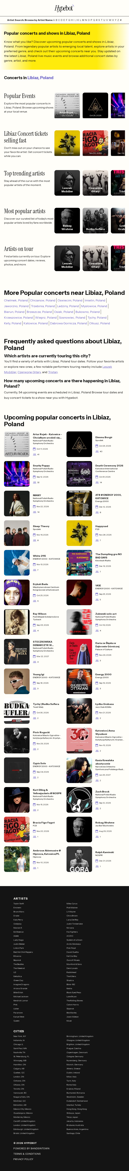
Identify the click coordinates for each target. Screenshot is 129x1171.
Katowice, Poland (36, 323)
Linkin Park (18, 948)
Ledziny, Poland (68, 306)
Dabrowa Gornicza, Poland (68, 323)
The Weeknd (19, 968)
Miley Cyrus (72, 903)
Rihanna (17, 956)
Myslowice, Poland (94, 306)
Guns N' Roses (73, 960)
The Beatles (18, 964)
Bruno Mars (18, 911)
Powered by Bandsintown (31, 1148)
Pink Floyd (71, 948)
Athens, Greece (73, 1068)
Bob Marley (72, 1012)
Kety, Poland (12, 323)
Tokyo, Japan (72, 1117)
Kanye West (18, 1016)
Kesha (69, 988)
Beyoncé (17, 960)
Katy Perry (18, 919)
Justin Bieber (19, 944)
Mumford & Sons (74, 964)
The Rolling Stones (75, 1000)
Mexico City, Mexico (22, 1109)
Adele (16, 936)
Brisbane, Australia (75, 1125)
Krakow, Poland (73, 1088)
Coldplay (17, 923)
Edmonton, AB (19, 1105)
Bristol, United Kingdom (24, 1133)
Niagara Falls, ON (21, 1097)
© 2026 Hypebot (25, 1143)
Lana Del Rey (72, 919)
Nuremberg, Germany (77, 1060)
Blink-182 (71, 984)
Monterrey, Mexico (21, 1117)
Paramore (18, 1012)
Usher (16, 1008)
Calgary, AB (18, 1068)
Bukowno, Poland (87, 312)
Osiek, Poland (63, 312)
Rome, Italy (71, 1084)
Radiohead (71, 972)
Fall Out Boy (72, 956)
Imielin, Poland (95, 300)
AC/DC (70, 936)
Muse (69, 1020)
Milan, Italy (71, 1076)
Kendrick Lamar (20, 1000)
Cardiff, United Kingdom (24, 1121)
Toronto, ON (18, 1088)
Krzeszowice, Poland (18, 317)
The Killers (71, 976)
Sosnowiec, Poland (72, 317)
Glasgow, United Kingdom (78, 1040)
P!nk (15, 1004)
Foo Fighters (72, 932)
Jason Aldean (73, 1016)
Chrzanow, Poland (42, 300)
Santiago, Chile (73, 1133)
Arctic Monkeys (74, 944)
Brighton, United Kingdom (78, 1044)
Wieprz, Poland (46, 317)
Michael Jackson (20, 996)
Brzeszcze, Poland (39, 312)
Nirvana (70, 927)
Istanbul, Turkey (74, 1105)
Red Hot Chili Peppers (23, 952)
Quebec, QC (19, 1072)
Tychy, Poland (97, 317)
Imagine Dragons (21, 984)
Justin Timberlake (75, 923)
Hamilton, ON (19, 1064)
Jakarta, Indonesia (75, 1121)
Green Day (18, 980)
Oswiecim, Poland (70, 300)
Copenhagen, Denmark (77, 1052)
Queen (16, 1020)
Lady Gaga (18, 940)
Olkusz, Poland (99, 323)
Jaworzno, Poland (16, 306)
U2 (14, 972)
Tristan (52, 372)
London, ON (18, 1076)
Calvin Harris (73, 1004)
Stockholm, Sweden (75, 1097)
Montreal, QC (19, 1101)
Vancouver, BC (20, 1093)
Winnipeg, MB (19, 1060)
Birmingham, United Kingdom (80, 1036)
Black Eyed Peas (74, 992)
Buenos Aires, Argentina (77, 1129)
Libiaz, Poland (40, 77)
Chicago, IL (18, 1044)
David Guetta (73, 952)
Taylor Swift (18, 903)
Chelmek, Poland (16, 300)
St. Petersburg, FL (21, 1056)
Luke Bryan (72, 996)
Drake (16, 915)
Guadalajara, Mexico (23, 1113)
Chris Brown (72, 915)
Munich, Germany (75, 1064)
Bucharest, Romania (76, 1093)
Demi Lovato (72, 968)
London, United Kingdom (24, 1125)
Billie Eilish (18, 992)
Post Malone (72, 907)
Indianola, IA (19, 1040)
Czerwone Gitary (29, 372)
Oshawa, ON (19, 1080)
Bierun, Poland (14, 312)
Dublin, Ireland (73, 1072)
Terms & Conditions (27, 1153)
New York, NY (19, 1036)
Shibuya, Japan (73, 1113)
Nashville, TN (19, 1052)
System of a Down (74, 940)
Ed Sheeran (18, 932)
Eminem (17, 907)
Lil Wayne (71, 911)
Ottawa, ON (18, 1084)
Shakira (70, 980)
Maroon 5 (17, 927)
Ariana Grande (20, 988)
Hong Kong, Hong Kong (77, 1109)
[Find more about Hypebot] (64, 8)
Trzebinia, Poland (43, 306)
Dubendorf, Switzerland (77, 1101)
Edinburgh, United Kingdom (25, 1129)
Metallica (17, 976)
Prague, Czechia (74, 1048)
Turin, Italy (71, 1080)
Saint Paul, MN (20, 1048)
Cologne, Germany (75, 1056)
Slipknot (70, 1008)
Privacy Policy (23, 1159)
